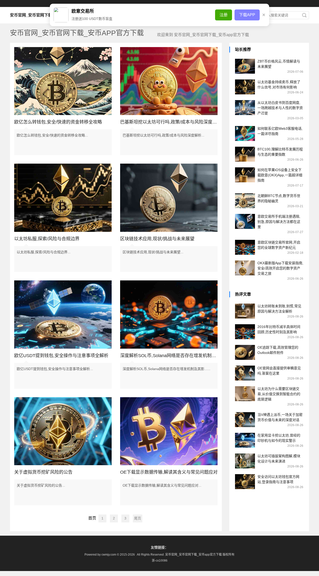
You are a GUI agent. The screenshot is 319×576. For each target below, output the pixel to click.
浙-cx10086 (159, 560)
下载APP (247, 15)
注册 (224, 15)
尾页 (137, 518)
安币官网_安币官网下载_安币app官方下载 (47, 15)
